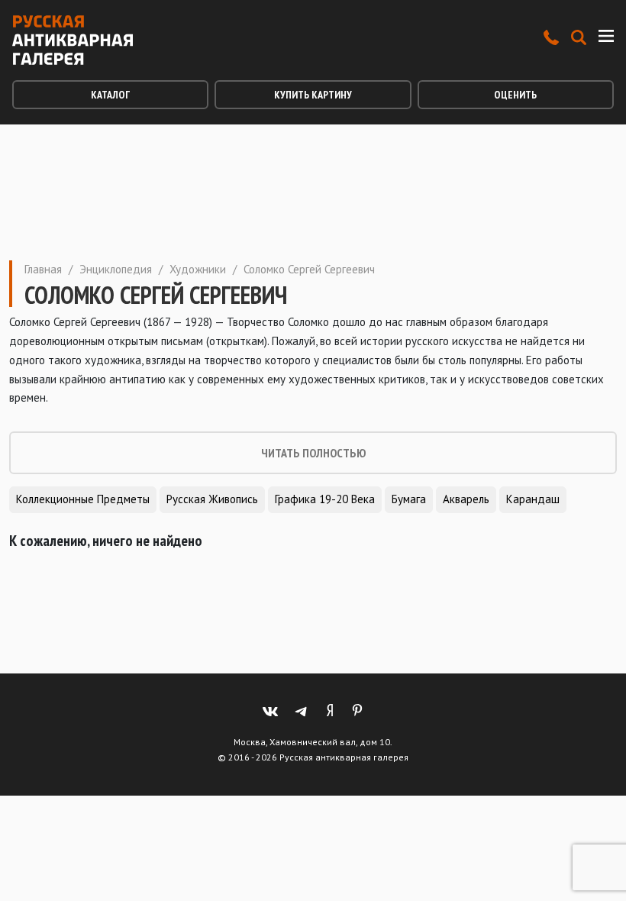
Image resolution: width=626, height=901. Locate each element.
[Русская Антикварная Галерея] (72, 40)
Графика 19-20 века (325, 499)
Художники (197, 269)
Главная (43, 269)
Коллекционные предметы (83, 499)
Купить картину (313, 95)
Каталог (110, 95)
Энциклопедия (115, 269)
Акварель (466, 499)
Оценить (515, 95)
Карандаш (533, 499)
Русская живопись (212, 499)
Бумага (409, 499)
